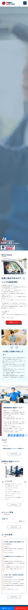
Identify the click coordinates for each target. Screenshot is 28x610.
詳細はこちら (13, 322)
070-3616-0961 (22, 608)
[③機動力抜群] (14, 476)
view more (14, 453)
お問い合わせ (7, 608)
